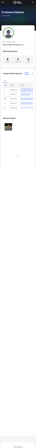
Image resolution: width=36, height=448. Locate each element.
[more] (8, 130)
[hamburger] (3, 2)
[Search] (33, 2)
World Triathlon (17, 2)
